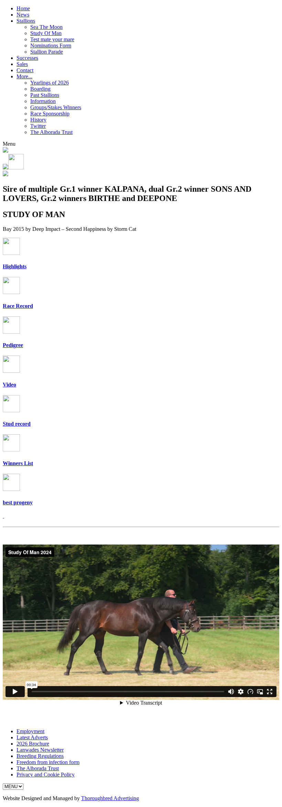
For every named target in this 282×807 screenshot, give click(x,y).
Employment (30, 731)
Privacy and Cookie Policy (46, 774)
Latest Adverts (32, 737)
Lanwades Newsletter (40, 750)
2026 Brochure (33, 744)
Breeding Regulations (40, 756)
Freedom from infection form (48, 762)
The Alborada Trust (38, 768)
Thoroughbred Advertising (110, 798)
